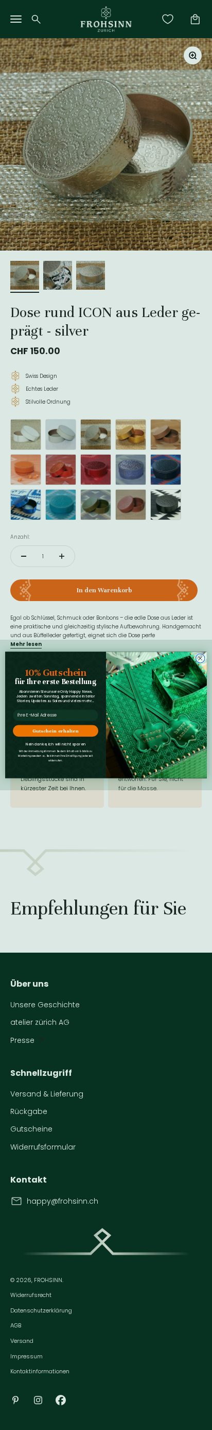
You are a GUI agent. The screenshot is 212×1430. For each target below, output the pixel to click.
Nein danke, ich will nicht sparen (56, 744)
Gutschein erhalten (55, 731)
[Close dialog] (200, 658)
